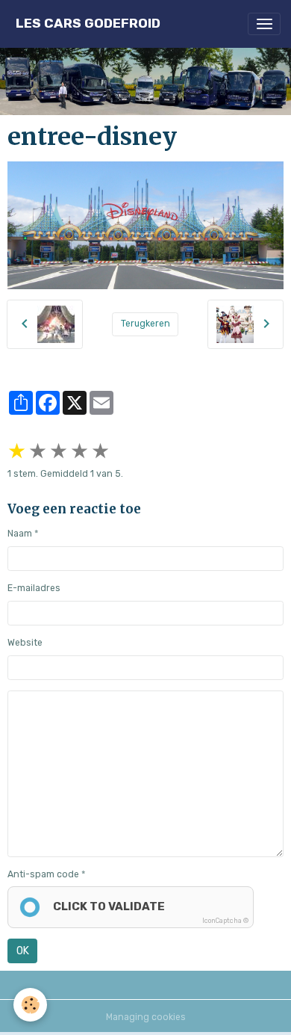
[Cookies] (30, 1005)
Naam (19, 533)
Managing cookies (146, 1017)
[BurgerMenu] (264, 24)
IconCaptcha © (225, 920)
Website (25, 642)
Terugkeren (145, 323)
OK (22, 951)
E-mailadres (33, 588)
